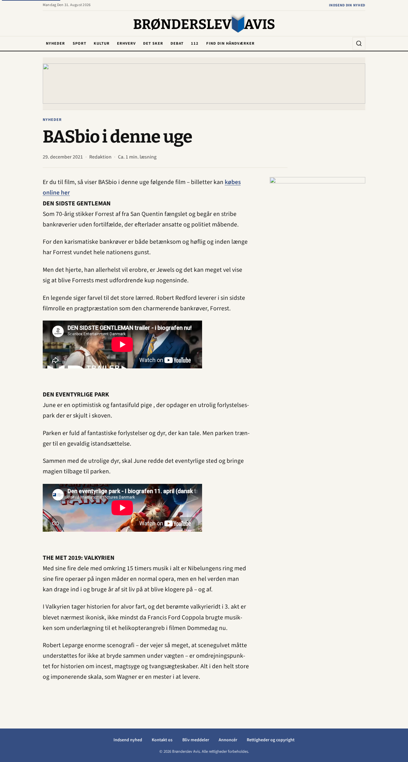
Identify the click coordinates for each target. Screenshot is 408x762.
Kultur (102, 43)
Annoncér (228, 740)
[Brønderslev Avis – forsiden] (204, 24)
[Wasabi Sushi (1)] (204, 83)
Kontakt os (162, 740)
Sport (79, 43)
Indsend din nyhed (347, 5)
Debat (177, 43)
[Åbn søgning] (359, 43)
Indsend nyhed (127, 740)
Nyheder (55, 43)
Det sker (153, 43)
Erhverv (126, 43)
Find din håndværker (230, 43)
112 (195, 43)
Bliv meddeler (195, 740)
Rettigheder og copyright (271, 740)
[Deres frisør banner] (317, 272)
